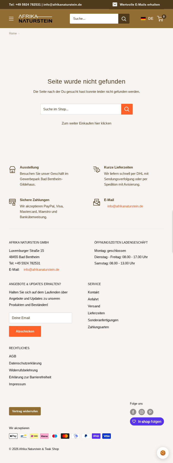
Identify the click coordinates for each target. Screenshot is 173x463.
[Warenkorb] (160, 18)
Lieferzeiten (96, 313)
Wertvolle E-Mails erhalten (140, 4)
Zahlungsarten (98, 327)
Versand (94, 306)
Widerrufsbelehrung (23, 370)
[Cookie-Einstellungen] (163, 453)
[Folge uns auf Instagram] (142, 412)
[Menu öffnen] (11, 18)
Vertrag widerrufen (25, 411)
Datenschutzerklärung (25, 363)
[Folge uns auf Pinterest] (150, 412)
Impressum (17, 384)
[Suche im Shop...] (127, 109)
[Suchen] (124, 19)
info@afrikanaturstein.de (125, 206)
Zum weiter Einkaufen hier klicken (86, 123)
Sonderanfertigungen (103, 320)
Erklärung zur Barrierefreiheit (30, 377)
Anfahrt (93, 299)
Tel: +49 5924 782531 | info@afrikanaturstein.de (45, 4)
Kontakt (93, 292)
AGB (12, 356)
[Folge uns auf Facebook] (133, 412)
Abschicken (25, 331)
